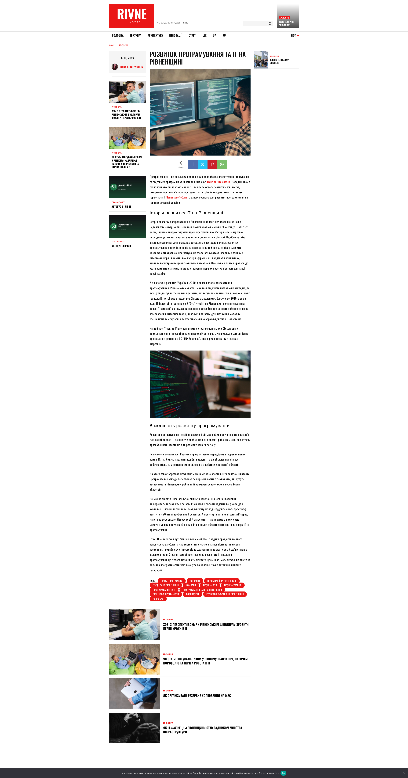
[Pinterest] (212, 164)
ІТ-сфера (123, 45)
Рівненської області (177, 197)
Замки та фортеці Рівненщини (286, 23)
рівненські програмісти (166, 594)
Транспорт (118, 202)
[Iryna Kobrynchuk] (116, 67)
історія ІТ (195, 581)
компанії (191, 585)
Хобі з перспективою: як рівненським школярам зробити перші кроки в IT (127, 114)
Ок (283, 773)
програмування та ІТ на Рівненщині (202, 590)
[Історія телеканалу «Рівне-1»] (261, 60)
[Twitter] (203, 164)
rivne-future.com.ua (218, 182)
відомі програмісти (171, 581)
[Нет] (404, 773)
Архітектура (284, 17)
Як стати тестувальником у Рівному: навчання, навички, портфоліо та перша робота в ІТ (127, 162)
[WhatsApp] (222, 164)
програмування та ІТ (164, 590)
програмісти (210, 585)
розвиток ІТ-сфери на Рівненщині (225, 594)
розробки (158, 599)
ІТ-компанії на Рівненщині (222, 581)
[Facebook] (193, 164)
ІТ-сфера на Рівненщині (166, 585)
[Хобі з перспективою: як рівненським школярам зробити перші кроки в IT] (127, 92)
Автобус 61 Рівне (121, 206)
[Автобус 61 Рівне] (127, 187)
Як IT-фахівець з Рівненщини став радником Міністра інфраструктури (202, 729)
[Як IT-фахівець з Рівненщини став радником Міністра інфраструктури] (134, 728)
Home (112, 45)
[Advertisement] (278, 94)
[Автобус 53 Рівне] (127, 226)
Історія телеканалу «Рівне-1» (279, 61)
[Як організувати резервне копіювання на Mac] (134, 693)
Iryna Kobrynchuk (131, 67)
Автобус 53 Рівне (121, 246)
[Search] (270, 23)
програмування (232, 585)
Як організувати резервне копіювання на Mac (197, 695)
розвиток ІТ (192, 594)
